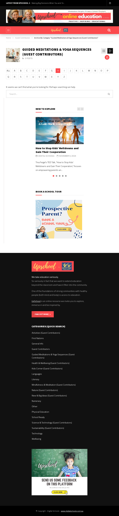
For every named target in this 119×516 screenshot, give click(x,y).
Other (34, 406)
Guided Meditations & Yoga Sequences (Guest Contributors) (53, 356)
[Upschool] (59, 30)
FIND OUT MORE (42, 314)
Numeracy (36, 401)
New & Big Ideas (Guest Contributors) (49, 395)
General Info (37, 343)
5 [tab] (66, 176)
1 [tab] (53, 176)
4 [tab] (63, 176)
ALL (8, 70)
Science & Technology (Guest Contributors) (52, 422)
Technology (37, 433)
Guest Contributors (22, 38)
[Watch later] (110, 3)
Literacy (35, 379)
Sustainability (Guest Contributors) (48, 428)
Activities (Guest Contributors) (46, 332)
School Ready (38, 417)
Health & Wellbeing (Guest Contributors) (50, 363)
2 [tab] (56, 176)
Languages (37, 373)
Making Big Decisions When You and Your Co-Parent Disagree (49, 3)
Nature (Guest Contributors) (45, 390)
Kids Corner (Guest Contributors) (47, 368)
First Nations (38, 338)
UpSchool (36, 301)
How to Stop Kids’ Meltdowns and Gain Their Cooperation (57, 150)
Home (8, 38)
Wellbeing (36, 438)
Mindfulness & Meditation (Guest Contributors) (54, 384)
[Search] (109, 30)
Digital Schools (46, 156)
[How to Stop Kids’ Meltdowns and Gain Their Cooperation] (60, 130)
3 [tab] (59, 176)
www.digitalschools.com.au (72, 511)
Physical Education (40, 411)
